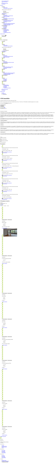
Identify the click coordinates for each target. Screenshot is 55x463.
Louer (2, 447)
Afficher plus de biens (3, 436)
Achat (8, 205)
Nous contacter (4, 457)
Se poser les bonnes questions (7, 67)
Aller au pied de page (4, 1)
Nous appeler (6, 103)
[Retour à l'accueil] (1, 5)
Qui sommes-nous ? (6, 29)
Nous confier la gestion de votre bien (8, 20)
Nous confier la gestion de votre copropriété (9, 23)
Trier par (1, 202)
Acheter (3, 445)
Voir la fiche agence (4, 152)
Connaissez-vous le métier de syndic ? (8, 73)
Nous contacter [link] (2, 103)
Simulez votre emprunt (6, 16)
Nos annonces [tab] (2, 106)
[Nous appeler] (4, 107)
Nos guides (5, 27)
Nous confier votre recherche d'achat (8, 15)
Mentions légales (4, 460)
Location (5, 205)
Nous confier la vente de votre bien (8, 8)
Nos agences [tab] (2, 105)
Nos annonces (5, 55)
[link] (4, 35)
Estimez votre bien (4, 446)
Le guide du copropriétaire (7, 74)
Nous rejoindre (4, 452)
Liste (2, 204)
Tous (2, 205)
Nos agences (5, 31)
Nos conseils (5, 21)
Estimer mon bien (4, 13)
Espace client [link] (10, 103)
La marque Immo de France (7, 32)
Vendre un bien (5, 7)
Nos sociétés (5, 86)
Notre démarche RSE (6, 30)
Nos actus (3, 455)
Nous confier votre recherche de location (9, 18)
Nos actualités (5, 26)
